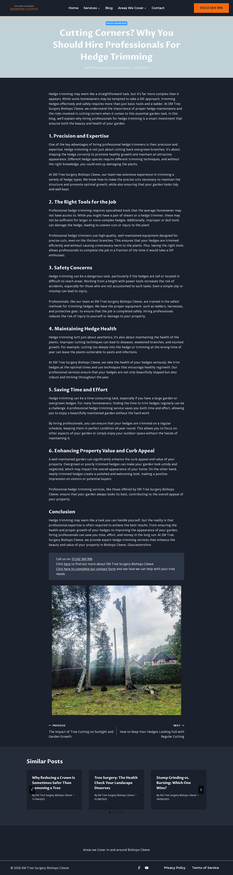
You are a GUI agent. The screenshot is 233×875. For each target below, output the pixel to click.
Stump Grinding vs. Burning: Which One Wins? (173, 782)
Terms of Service (205, 868)
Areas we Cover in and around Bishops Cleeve (116, 850)
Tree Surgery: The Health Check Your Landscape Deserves (116, 782)
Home (73, 8)
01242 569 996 (211, 8)
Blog (109, 8)
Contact (158, 8)
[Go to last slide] (32, 790)
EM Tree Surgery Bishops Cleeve (109, 68)
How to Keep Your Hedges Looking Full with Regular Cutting (152, 731)
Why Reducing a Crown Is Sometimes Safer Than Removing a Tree (53, 782)
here (67, 564)
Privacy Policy (174, 868)
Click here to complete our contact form (86, 569)
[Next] (201, 790)
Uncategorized (116, 23)
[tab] (110, 812)
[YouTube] (146, 867)
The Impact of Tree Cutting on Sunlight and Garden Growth (81, 731)
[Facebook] (139, 867)
